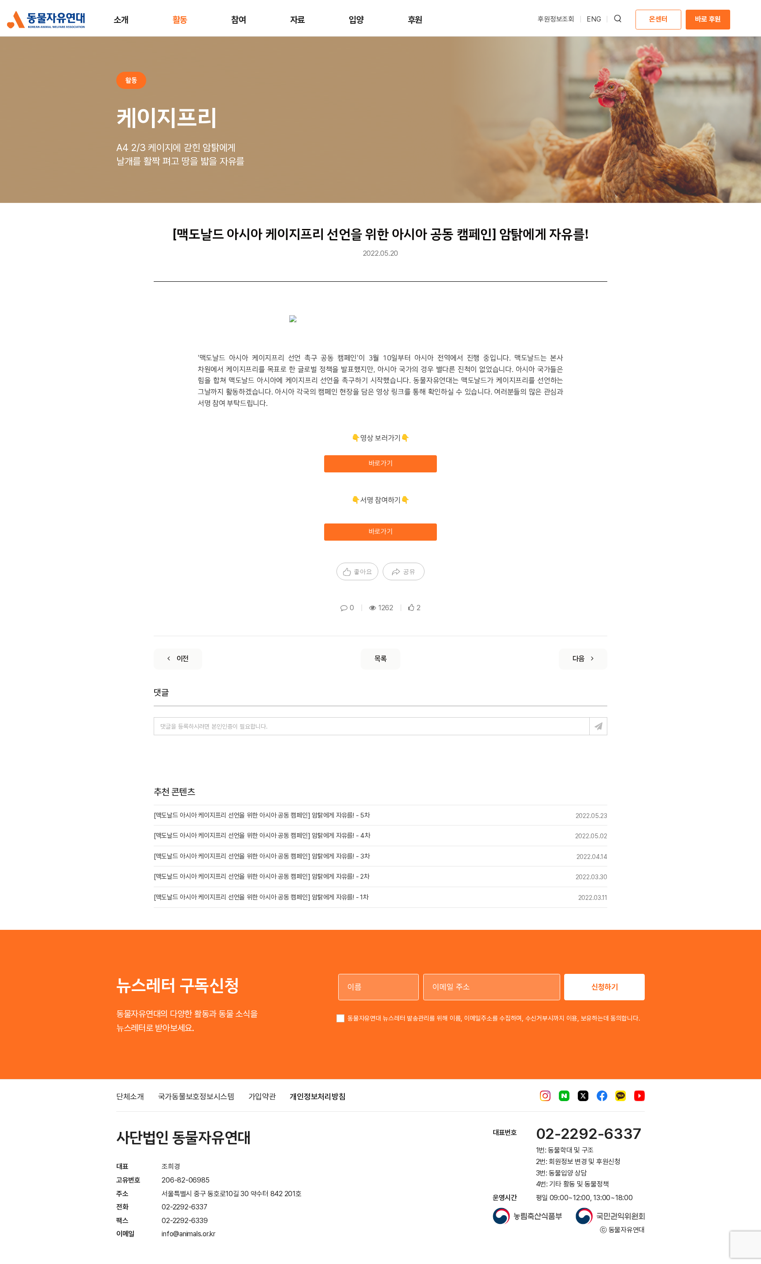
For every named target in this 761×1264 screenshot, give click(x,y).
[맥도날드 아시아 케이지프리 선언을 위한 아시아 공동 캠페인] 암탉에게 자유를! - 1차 (261, 897)
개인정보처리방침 (317, 1096)
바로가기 (381, 463)
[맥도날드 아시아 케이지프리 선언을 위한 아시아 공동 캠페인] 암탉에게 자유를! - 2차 (261, 877)
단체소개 (130, 1096)
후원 (415, 20)
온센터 (658, 19)
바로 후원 (708, 19)
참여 (238, 20)
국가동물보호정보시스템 (196, 1096)
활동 (180, 20)
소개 (121, 20)
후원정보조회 (556, 19)
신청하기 (604, 986)
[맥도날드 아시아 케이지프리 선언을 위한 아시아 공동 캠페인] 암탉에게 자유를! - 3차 (262, 856)
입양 (356, 20)
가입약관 (262, 1096)
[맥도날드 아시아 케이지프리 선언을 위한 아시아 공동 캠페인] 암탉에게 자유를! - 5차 (262, 815)
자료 (297, 20)
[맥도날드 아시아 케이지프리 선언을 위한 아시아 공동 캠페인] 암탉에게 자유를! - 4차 (262, 836)
